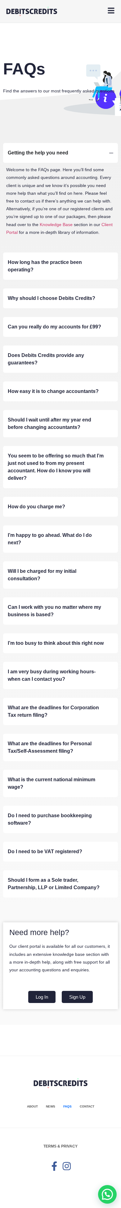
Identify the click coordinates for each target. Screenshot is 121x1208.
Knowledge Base (56, 224)
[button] (107, 1194)
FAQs (67, 1106)
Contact (87, 1106)
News (50, 1106)
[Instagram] (66, 1166)
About (32, 1106)
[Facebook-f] (54, 1166)
